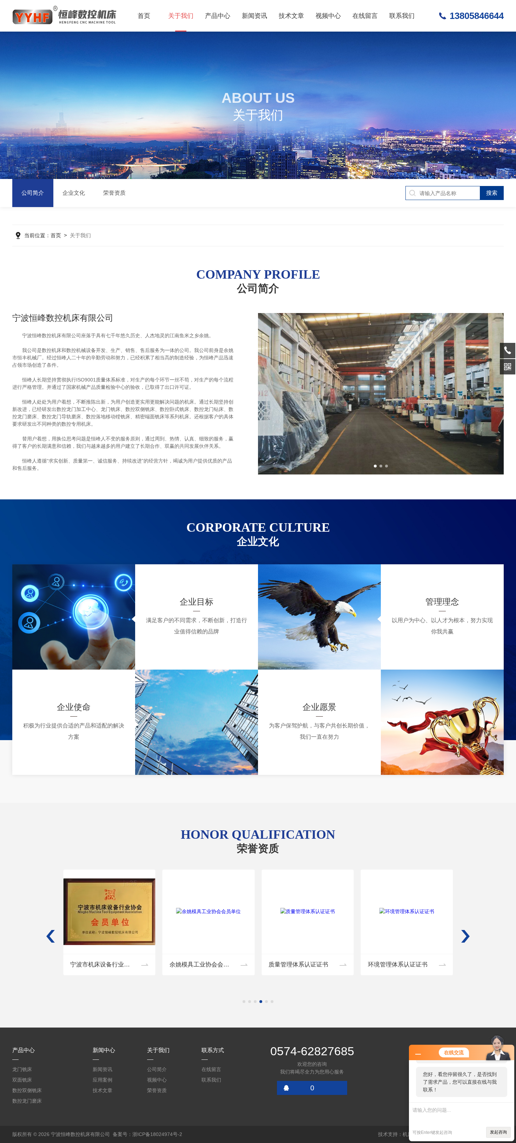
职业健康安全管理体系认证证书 (409, 964)
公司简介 (32, 193)
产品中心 (217, 15)
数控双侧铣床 (27, 1090)
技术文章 (291, 15)
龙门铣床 (22, 1069)
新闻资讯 (254, 15)
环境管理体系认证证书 (298, 964)
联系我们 (402, 15)
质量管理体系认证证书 (199, 964)
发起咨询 (498, 1132)
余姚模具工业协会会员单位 (106, 964)
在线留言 (365, 15)
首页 (144, 15)
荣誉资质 (114, 193)
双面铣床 (22, 1080)
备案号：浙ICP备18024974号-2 (147, 1134)
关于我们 (180, 15)
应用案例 (102, 1080)
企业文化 (73, 193)
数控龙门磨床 (27, 1101)
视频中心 (328, 15)
